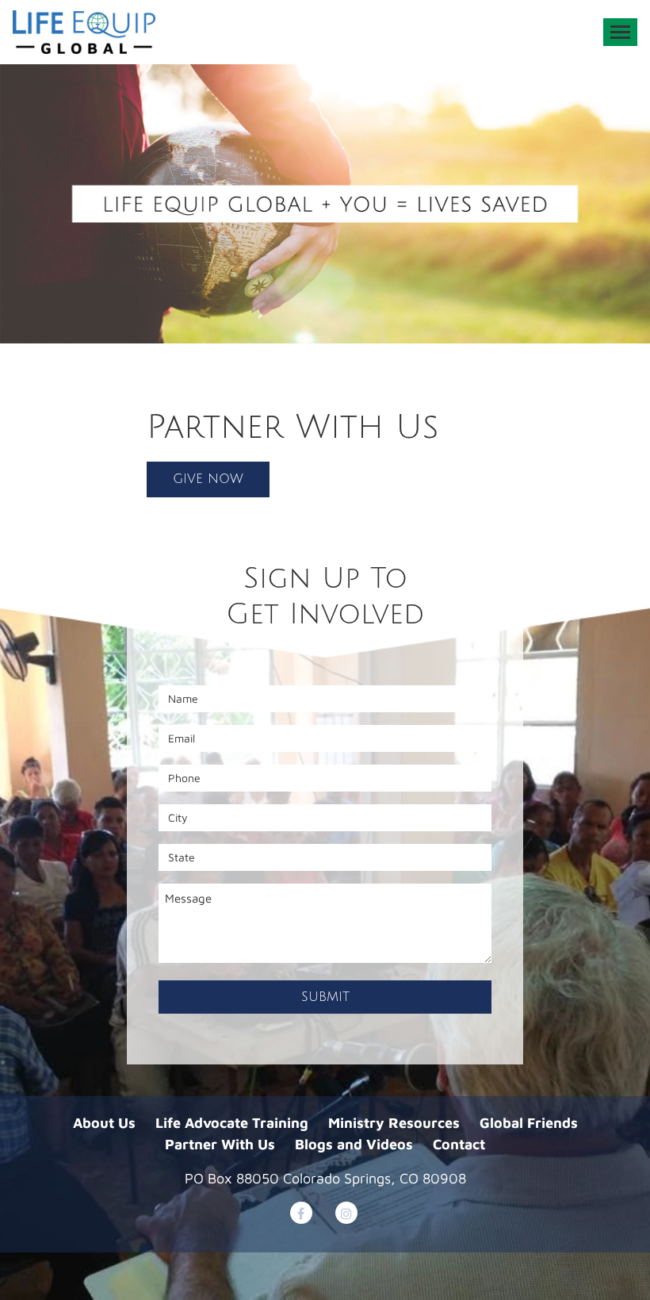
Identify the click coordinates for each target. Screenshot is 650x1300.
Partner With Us (220, 1144)
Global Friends (529, 1122)
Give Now (208, 479)
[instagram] (346, 1213)
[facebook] (301, 1213)
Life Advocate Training (231, 1122)
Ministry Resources (394, 1122)
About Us (104, 1122)
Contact (459, 1144)
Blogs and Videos (354, 1144)
